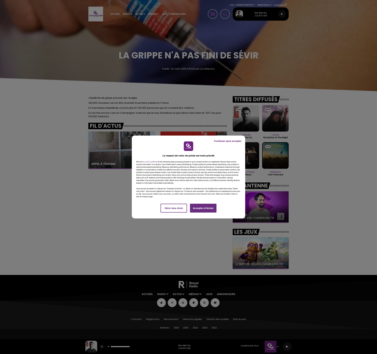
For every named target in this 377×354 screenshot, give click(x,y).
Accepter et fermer (203, 208)
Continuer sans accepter (228, 141)
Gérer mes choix (174, 208)
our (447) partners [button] (150, 161)
